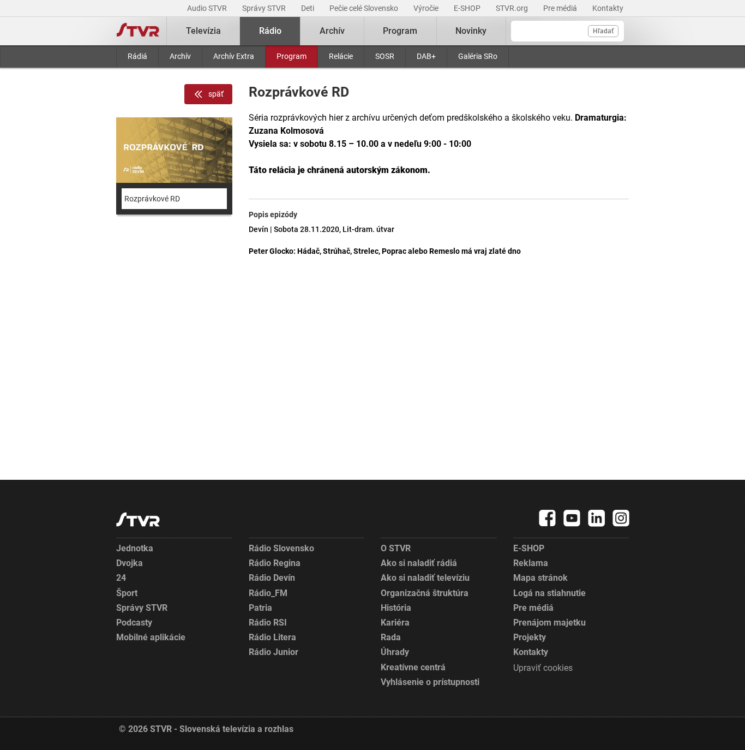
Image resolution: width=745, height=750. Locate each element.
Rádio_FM (268, 593)
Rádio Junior (273, 652)
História (396, 608)
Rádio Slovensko (281, 548)
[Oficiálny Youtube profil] (572, 518)
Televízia (203, 31)
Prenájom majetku (549, 622)
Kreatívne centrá (413, 667)
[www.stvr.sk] (138, 519)
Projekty (529, 637)
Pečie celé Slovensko (364, 8)
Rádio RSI (268, 622)
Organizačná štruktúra (424, 593)
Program (292, 56)
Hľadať (603, 31)
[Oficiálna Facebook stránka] (547, 518)
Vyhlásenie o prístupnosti (430, 682)
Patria (260, 608)
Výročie (426, 8)
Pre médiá (561, 8)
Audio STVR (208, 8)
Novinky (470, 31)
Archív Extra (233, 56)
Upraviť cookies (543, 668)
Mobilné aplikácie (150, 637)
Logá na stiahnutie (549, 593)
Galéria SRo (477, 56)
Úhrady (395, 652)
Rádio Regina (275, 563)
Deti (308, 8)
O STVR (396, 548)
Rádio (270, 31)
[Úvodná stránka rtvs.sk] (138, 31)
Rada (391, 637)
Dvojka (129, 563)
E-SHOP (468, 8)
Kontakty (607, 8)
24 (121, 578)
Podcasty (134, 622)
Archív (180, 56)
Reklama (530, 563)
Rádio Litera (272, 637)
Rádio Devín (272, 578)
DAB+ (426, 56)
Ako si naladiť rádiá (419, 563)
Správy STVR (264, 8)
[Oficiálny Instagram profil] (621, 518)
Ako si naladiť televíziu (425, 578)
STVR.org (513, 8)
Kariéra (395, 622)
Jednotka (134, 548)
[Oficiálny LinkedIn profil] (597, 518)
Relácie (341, 56)
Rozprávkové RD (152, 198)
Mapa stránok (540, 578)
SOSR (384, 56)
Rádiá (137, 56)
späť (216, 94)
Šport (126, 593)
